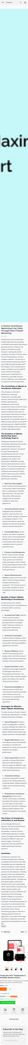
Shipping (2, 999)
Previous (7, 931)
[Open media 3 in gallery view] (16, 969)
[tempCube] (9, 2)
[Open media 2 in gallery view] (11, 969)
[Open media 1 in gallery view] (7, 969)
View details (14, 1019)
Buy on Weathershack (7, 1002)
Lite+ (3, 989)
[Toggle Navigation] (2, 2)
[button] (20, 2)
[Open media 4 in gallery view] (21, 969)
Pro (10, 989)
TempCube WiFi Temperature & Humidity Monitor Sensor (13, 976)
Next (22, 931)
